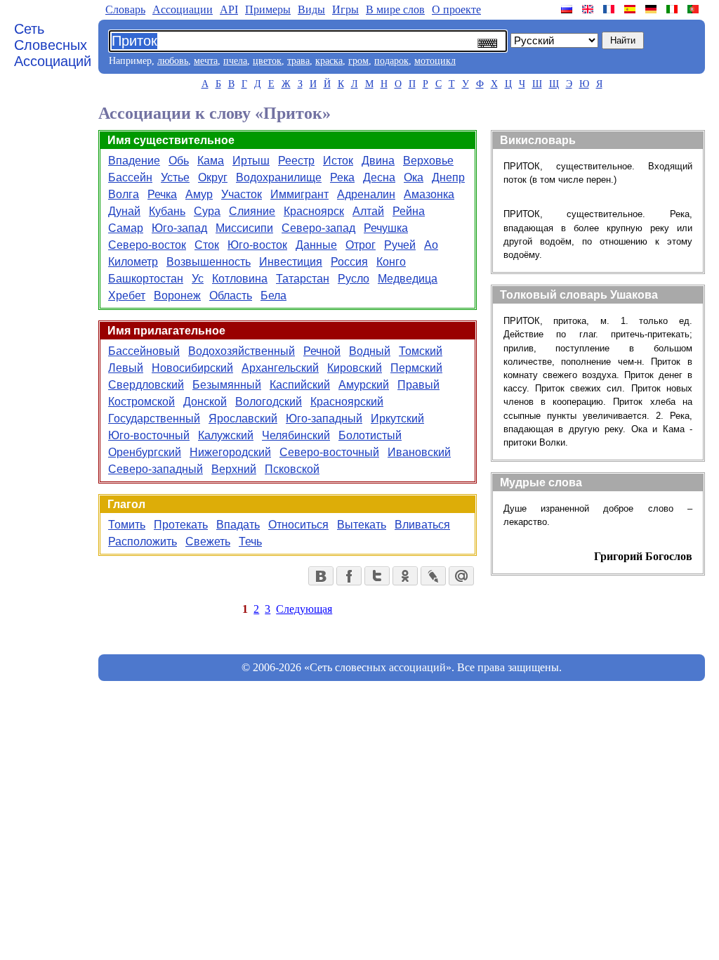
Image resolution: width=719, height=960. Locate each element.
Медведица (407, 279)
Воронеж (177, 295)
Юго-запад (179, 228)
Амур (199, 194)
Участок (241, 194)
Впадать (238, 525)
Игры (345, 9)
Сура (207, 211)
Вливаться (422, 525)
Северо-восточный (329, 452)
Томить (126, 525)
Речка (162, 194)
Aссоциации (182, 9)
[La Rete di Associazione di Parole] (673, 9)
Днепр (448, 177)
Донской (205, 402)
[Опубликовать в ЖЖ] (433, 575)
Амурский (363, 385)
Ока (413, 177)
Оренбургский (144, 452)
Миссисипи (244, 228)
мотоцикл (435, 61)
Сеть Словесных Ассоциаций (52, 45)
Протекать (181, 525)
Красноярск (314, 211)
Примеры (268, 9)
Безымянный (226, 385)
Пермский (416, 368)
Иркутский (397, 418)
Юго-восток (257, 245)
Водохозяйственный (241, 351)
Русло (353, 279)
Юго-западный (324, 418)
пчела (235, 61)
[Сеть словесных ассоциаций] (568, 9)
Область (230, 295)
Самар (125, 228)
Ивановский (419, 452)
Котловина (240, 279)
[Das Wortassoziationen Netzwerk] (652, 9)
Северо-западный (155, 469)
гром (358, 61)
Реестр (296, 161)
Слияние (252, 211)
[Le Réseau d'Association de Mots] (610, 9)
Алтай (368, 211)
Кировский (354, 368)
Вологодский (268, 402)
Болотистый (370, 435)
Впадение (134, 161)
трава (298, 61)
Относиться (298, 525)
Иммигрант (299, 194)
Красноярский (346, 402)
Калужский (225, 435)
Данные (316, 245)
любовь (172, 61)
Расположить (142, 541)
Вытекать (361, 525)
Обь (179, 161)
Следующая (304, 609)
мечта (206, 61)
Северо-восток (147, 245)
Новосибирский (192, 368)
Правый (418, 385)
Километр (133, 262)
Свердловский (146, 385)
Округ (212, 177)
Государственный (154, 418)
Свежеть (207, 541)
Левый (125, 368)
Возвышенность (208, 262)
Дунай (124, 211)
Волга (123, 194)
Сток (206, 245)
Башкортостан (145, 279)
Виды (311, 9)
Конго (391, 262)
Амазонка (429, 194)
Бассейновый (144, 351)
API (229, 9)
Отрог (360, 245)
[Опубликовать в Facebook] (349, 575)
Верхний (233, 469)
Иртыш (251, 161)
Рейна (409, 211)
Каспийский (300, 385)
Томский (420, 351)
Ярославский (243, 418)
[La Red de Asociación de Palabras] (631, 9)
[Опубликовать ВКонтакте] (321, 575)
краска (329, 61)
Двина (378, 161)
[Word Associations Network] (589, 9)
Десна (379, 177)
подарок (391, 61)
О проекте (456, 9)
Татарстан (302, 279)
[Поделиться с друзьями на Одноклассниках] (405, 575)
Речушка (386, 228)
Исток (338, 161)
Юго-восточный (149, 435)
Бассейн (130, 177)
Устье (175, 177)
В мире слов (395, 9)
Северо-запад (318, 228)
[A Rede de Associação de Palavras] (694, 9)
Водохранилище (279, 177)
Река (342, 177)
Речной (322, 351)
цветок (267, 61)
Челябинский (296, 435)
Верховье (428, 161)
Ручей (400, 245)
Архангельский (280, 368)
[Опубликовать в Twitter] (377, 575)
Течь (250, 541)
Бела (273, 295)
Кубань (167, 211)
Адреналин (366, 194)
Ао (431, 245)
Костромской (141, 402)
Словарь (125, 9)
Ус (198, 279)
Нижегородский (230, 452)
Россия (349, 262)
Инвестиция (290, 262)
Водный (369, 351)
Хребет (126, 295)
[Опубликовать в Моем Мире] (461, 575)
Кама (210, 161)
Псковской (292, 469)
